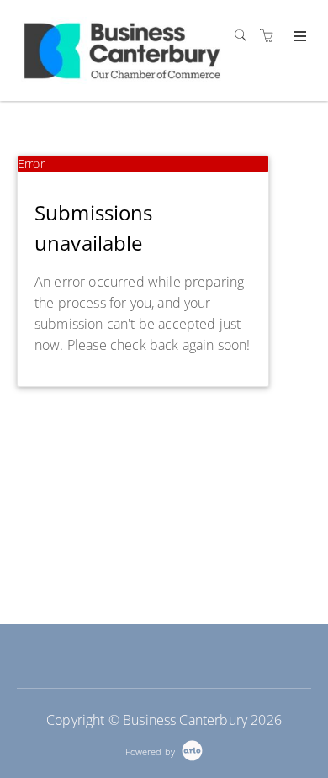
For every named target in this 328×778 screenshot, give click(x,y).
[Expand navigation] (298, 37)
